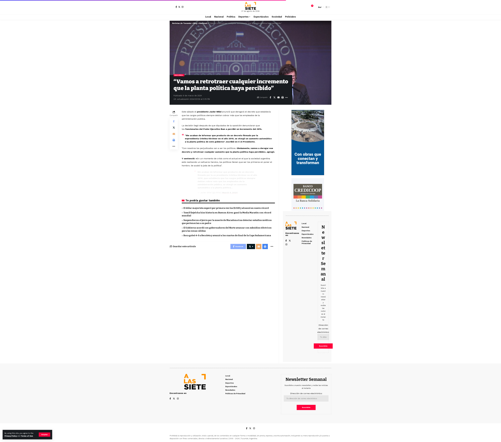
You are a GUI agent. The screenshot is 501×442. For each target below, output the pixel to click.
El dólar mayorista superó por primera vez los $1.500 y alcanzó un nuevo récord (226, 208)
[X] (179, 7)
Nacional (178, 75)
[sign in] (172, 7)
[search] (315, 7)
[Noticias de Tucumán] (250, 6)
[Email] (278, 97)
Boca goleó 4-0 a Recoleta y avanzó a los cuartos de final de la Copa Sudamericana (227, 235)
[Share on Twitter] (274, 97)
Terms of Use (27, 436)
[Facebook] (176, 7)
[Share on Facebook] (270, 97)
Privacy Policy (11, 436)
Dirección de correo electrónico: (323, 328)
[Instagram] (182, 7)
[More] (286, 97)
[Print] (282, 97)
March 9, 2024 (230, 192)
